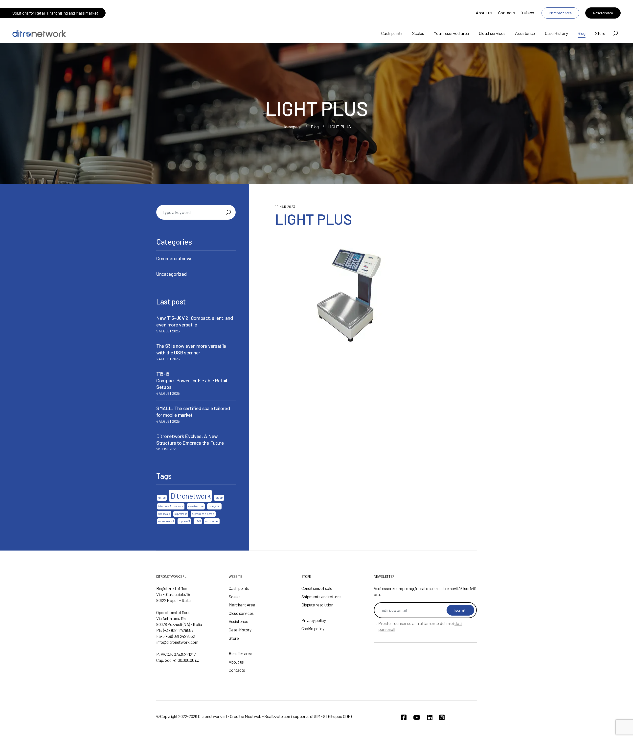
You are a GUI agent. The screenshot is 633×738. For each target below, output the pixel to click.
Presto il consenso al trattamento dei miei (420, 626)
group (219, 497)
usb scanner (211, 521)
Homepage (292, 126)
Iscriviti (460, 610)
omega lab (214, 506)
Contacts (506, 12)
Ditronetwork (190, 495)
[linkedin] (429, 717)
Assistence (525, 33)
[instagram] (442, 717)
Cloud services (492, 33)
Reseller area (603, 13)
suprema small (166, 521)
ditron (161, 497)
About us (484, 12)
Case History (556, 33)
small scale (164, 513)
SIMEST (321, 716)
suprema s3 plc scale (203, 513)
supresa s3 (184, 521)
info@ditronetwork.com (177, 642)
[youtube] (416, 717)
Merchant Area (560, 13)
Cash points (392, 33)
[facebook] (404, 717)
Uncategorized (171, 274)
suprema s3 (181, 513)
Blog (582, 33)
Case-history (240, 629)
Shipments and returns (321, 596)
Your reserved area (451, 33)
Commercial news (174, 258)
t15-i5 (198, 521)
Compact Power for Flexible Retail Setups (191, 380)
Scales (418, 33)
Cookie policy (312, 628)
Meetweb (253, 716)
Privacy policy (313, 620)
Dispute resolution (317, 604)
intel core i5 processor (170, 506)
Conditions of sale (316, 588)
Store (600, 33)
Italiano (527, 12)
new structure (195, 506)
